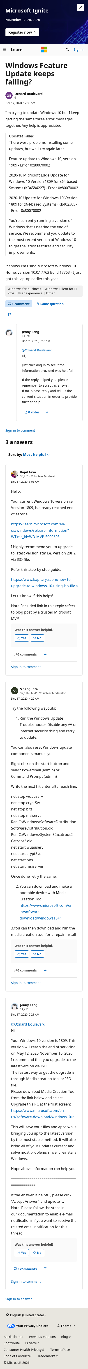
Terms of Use (60, 1349)
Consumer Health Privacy (23, 1349)
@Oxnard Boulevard (37, 350)
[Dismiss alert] (80, 7)
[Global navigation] (4, 49)
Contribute (12, 1343)
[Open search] (67, 49)
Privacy (30, 1343)
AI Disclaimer (14, 1336)
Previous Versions (42, 1336)
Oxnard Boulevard (28, 94)
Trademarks (46, 1356)
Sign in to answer (18, 1299)
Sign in (79, 49)
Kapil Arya (28, 472)
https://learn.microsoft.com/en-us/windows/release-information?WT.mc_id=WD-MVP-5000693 (40, 530)
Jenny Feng (30, 332)
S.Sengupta (29, 689)
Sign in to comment (20, 430)
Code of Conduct (16, 1356)
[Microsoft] (44, 49)
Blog (64, 1336)
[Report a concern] (9, 314)
